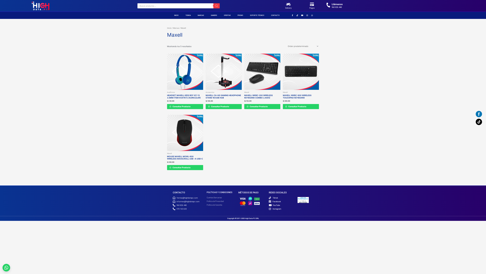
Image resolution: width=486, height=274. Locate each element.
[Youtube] (302, 15)
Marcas (201, 15)
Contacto (275, 15)
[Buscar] (216, 5)
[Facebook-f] (292, 15)
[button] (6, 267)
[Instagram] (307, 15)
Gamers (214, 15)
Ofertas (227, 15)
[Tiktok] (297, 15)
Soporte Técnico (257, 15)
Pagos (312, 8)
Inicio (176, 15)
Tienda (188, 15)
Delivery (288, 8)
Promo (240, 15)
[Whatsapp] (312, 15)
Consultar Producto (181, 106)
